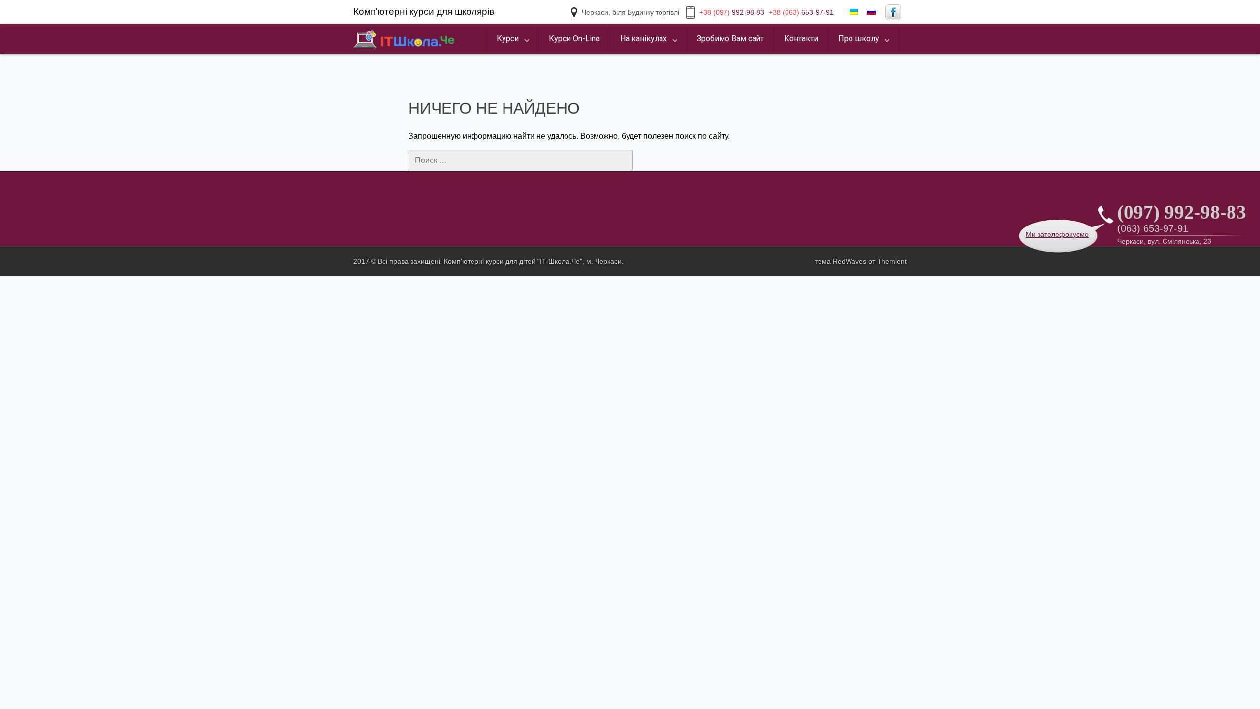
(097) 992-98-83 (1181, 212)
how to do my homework (395, 54)
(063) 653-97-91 (1152, 228)
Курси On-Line (574, 38)
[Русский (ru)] (871, 12)
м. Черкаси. (605, 261)
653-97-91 (801, 12)
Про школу (858, 38)
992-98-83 (731, 12)
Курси (508, 38)
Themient (892, 261)
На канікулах (643, 38)
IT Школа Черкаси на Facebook (893, 12)
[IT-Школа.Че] (404, 38)
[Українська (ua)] (854, 12)
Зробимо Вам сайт (730, 38)
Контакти (801, 38)
